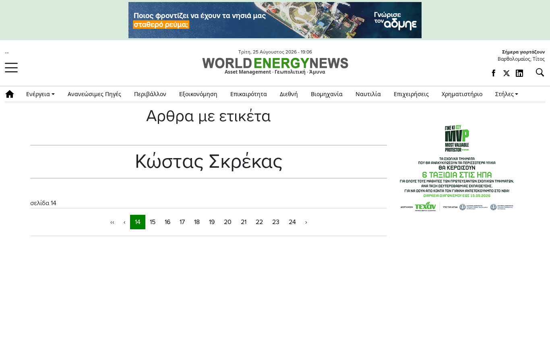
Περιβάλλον (150, 94)
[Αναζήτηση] (537, 72)
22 (259, 222)
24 (292, 222)
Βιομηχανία (327, 94)
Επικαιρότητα (248, 94)
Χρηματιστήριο (462, 94)
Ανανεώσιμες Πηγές (94, 94)
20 (228, 222)
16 (167, 222)
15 (152, 222)
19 (212, 222)
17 (182, 222)
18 (197, 222)
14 (138, 222)
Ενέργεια (38, 94)
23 (275, 222)
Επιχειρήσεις (411, 94)
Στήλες (504, 94)
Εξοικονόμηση (198, 94)
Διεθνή (289, 94)
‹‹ (112, 222)
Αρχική (12, 93)
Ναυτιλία (368, 94)
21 (243, 222)
